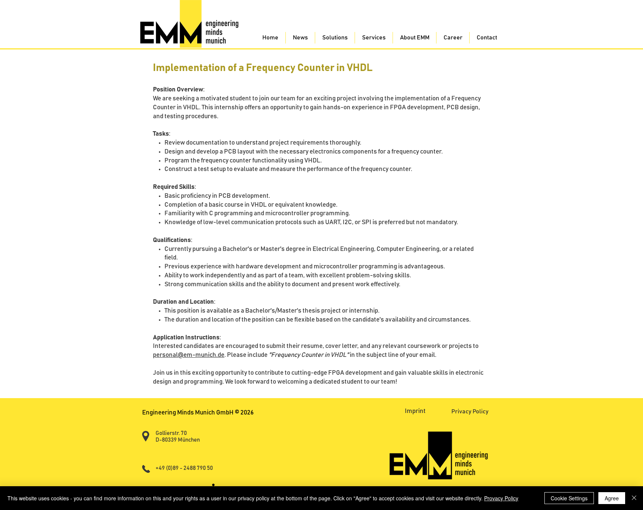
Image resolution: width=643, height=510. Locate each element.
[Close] (634, 498)
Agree (612, 498)
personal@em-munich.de (188, 355)
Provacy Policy (501, 498)
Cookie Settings (569, 498)
